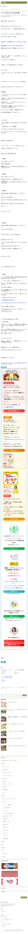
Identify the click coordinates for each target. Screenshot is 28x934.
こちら (22, 131)
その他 (3, 795)
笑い (2, 850)
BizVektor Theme (14, 931)
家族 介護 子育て (7, 816)
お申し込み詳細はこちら (14, 410)
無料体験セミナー (5, 45)
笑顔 (4, 856)
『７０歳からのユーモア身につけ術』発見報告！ (16, 731)
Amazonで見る (13, 519)
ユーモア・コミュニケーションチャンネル (14, 641)
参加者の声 (5, 838)
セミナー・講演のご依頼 (6, 919)
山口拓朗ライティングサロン (14, 41)
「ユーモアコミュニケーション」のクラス (12, 302)
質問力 (4, 786)
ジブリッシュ (6, 835)
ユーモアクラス (4, 16)
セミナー (3, 792)
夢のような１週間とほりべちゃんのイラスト (15, 724)
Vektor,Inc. (20, 931)
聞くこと (5, 781)
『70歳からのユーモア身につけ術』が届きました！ (16, 745)
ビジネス (5, 810)
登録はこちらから (14, 616)
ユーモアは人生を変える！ (21, 687)
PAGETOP (24, 897)
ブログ (2, 921)
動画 (2, 844)
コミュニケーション (6, 772)
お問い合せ (3, 926)
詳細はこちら (14, 450)
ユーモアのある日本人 (8, 813)
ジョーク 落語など (7, 804)
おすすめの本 (4, 769)
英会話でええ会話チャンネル (14, 644)
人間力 (3, 841)
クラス (2, 913)
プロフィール (3, 911)
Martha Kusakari (12, 930)
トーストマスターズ (7, 775)
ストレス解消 (6, 807)
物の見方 (5, 818)
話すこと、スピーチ (7, 784)
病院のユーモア (6, 821)
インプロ (5, 833)
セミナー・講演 (4, 917)
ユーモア (3, 802)
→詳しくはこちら (14, 548)
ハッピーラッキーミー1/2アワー (8, 798)
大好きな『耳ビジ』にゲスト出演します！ (15, 738)
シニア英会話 (4, 789)
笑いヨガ (5, 853)
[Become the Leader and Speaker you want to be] (14, 866)
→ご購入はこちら (14, 591)
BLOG (2, 763)
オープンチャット (5, 766)
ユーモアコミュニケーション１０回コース (12, 362)
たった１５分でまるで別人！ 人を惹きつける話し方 (6, 677)
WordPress (8, 931)
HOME (2, 909)
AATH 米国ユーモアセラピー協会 (9, 760)
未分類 (3, 847)
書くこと (9, 16)
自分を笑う (5, 824)
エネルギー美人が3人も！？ (12, 702)
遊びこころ (5, 827)
